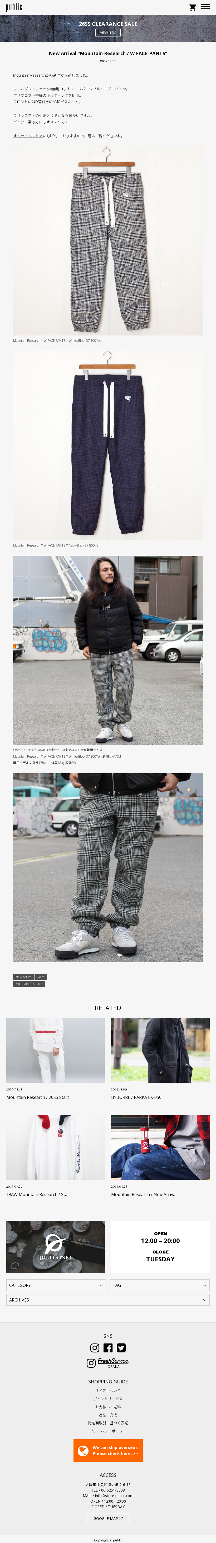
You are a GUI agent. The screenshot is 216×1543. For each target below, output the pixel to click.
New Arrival (24, 977)
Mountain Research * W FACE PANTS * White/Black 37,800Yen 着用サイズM (67, 756)
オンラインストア (28, 135)
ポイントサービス (108, 1398)
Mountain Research (29, 984)
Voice (41, 977)
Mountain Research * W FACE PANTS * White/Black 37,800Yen (57, 340)
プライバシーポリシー (108, 1431)
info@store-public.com (114, 1495)
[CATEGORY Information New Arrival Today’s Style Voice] (56, 1285)
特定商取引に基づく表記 (108, 1422)
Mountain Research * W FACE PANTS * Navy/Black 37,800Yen (56, 545)
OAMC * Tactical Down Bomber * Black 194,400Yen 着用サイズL (58, 750)
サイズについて (108, 1390)
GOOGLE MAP (106, 1518)
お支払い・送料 (108, 1406)
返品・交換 (108, 1415)
